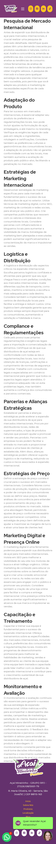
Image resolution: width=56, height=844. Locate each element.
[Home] (10, 9)
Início (28, 801)
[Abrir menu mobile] (22, 9)
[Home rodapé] (28, 764)
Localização (28, 813)
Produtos (28, 809)
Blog (28, 817)
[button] (7, 837)
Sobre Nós (28, 805)
